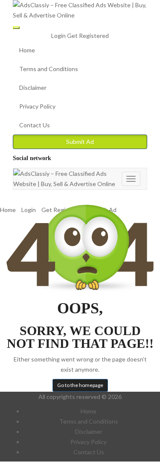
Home (27, 50)
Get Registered (88, 35)
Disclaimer (33, 87)
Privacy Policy (37, 106)
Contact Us (34, 125)
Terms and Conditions (48, 68)
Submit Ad (80, 141)
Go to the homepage (80, 385)
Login (59, 35)
